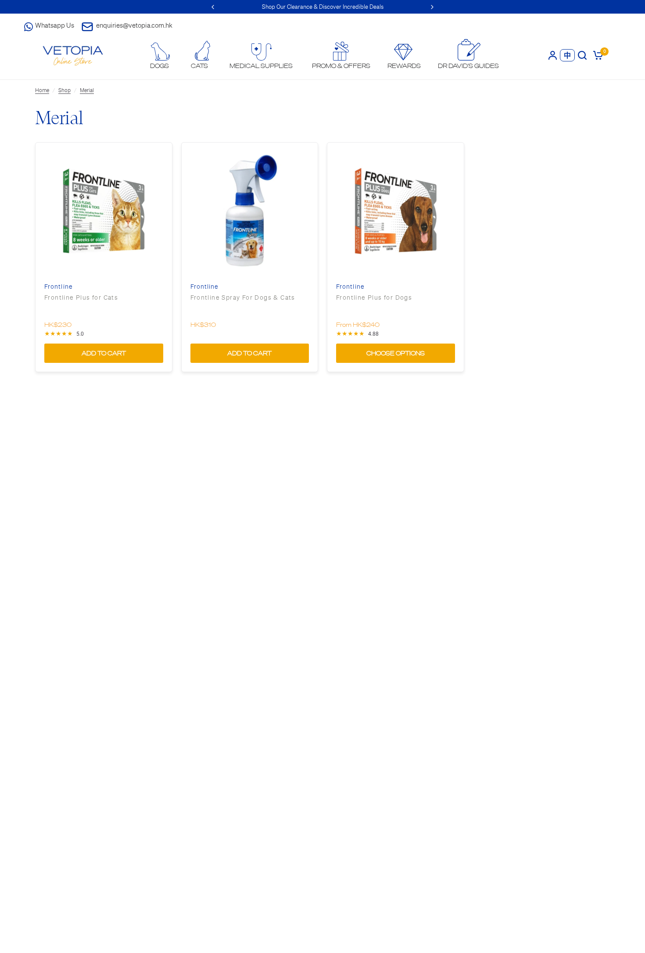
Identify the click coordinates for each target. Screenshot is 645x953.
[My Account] (552, 55)
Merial (87, 90)
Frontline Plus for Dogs (374, 297)
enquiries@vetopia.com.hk (134, 25)
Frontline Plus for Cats (81, 297)
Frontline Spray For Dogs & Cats (242, 297)
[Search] (582, 55)
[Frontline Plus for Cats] (104, 211)
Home (42, 90)
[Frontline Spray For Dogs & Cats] (250, 211)
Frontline (58, 286)
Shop (64, 90)
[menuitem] (160, 56)
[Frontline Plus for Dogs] (395, 211)
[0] (596, 55)
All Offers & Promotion (332, 7)
